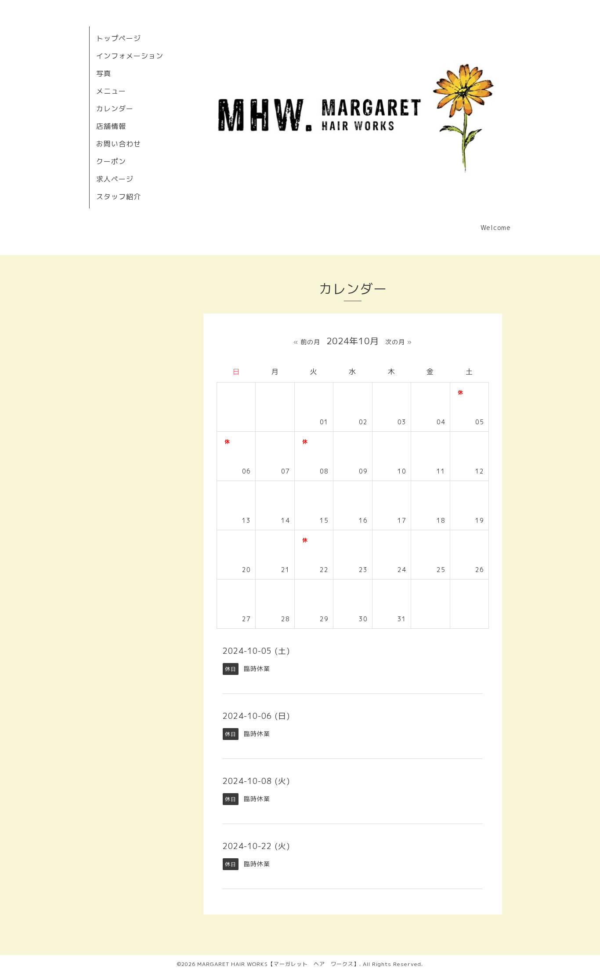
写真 (103, 73)
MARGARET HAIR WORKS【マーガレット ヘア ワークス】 (278, 964)
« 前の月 (306, 342)
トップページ (118, 38)
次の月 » (398, 342)
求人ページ (115, 179)
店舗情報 (111, 126)
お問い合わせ (118, 144)
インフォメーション (129, 56)
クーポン (111, 161)
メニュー (111, 91)
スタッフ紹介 (118, 196)
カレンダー (115, 108)
